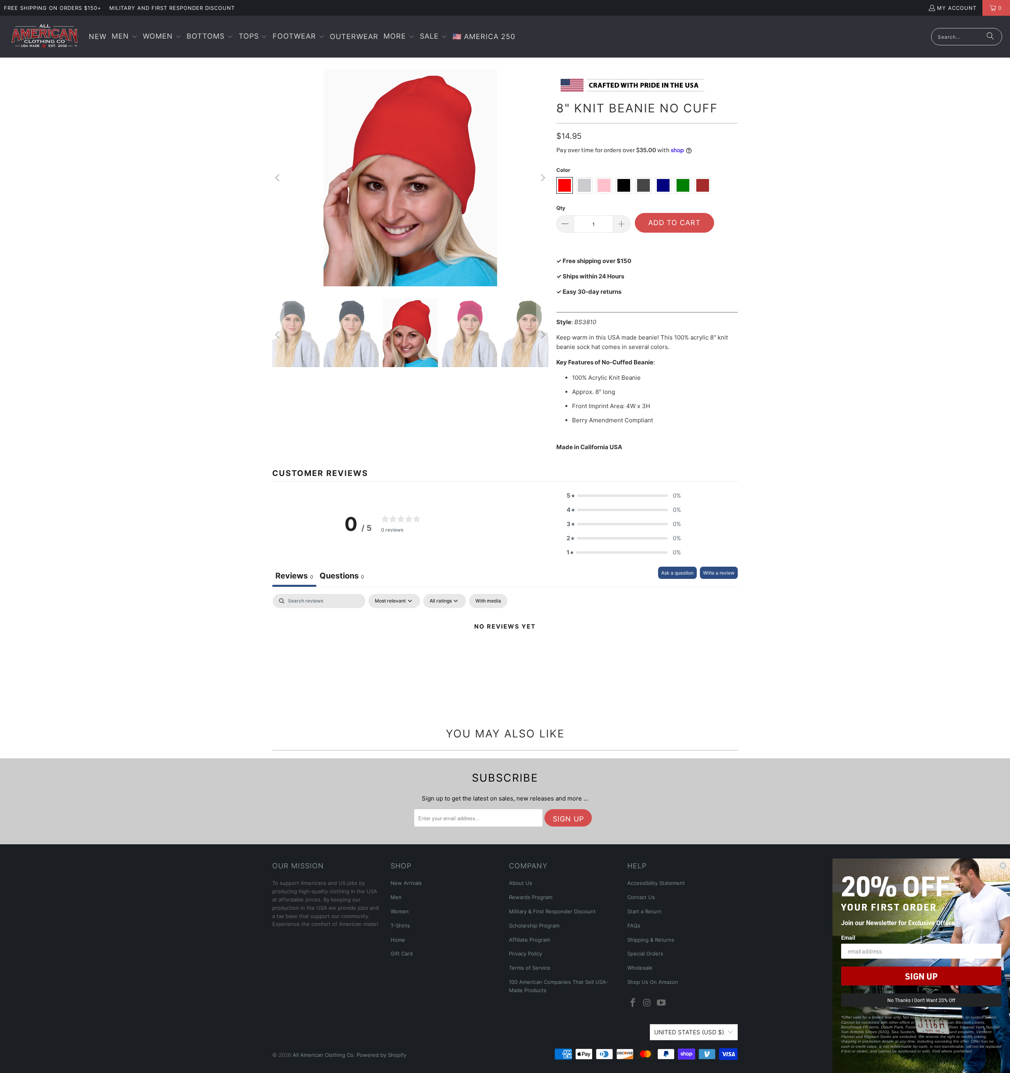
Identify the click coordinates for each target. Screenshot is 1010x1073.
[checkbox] (488, 601)
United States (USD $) (689, 1032)
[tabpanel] (505, 653)
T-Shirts (400, 925)
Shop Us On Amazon (652, 982)
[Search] (990, 36)
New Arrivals (406, 883)
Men (396, 897)
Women (400, 911)
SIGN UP (921, 976)
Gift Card (402, 953)
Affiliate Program (529, 940)
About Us (520, 883)
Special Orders (645, 953)
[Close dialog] (1003, 866)
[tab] (341, 577)
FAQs (633, 925)
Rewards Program (530, 897)
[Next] (542, 177)
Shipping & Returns (650, 940)
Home (398, 940)
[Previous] (278, 177)
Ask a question (677, 573)
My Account (956, 8)
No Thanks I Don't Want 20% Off (921, 1000)
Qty (560, 208)
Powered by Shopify (381, 1055)
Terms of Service (529, 968)
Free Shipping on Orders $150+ (52, 8)
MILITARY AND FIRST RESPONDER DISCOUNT (172, 8)
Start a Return (644, 911)
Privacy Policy (525, 953)
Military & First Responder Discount (552, 911)
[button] (125, 37)
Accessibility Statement (656, 883)
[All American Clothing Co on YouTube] (661, 1003)
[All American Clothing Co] (44, 37)
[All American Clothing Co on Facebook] (633, 1003)
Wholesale (640, 968)
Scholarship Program (534, 925)
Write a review (719, 573)
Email (848, 937)
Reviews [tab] (294, 575)
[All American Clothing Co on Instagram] (647, 1003)
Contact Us (641, 897)
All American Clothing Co (323, 1055)
